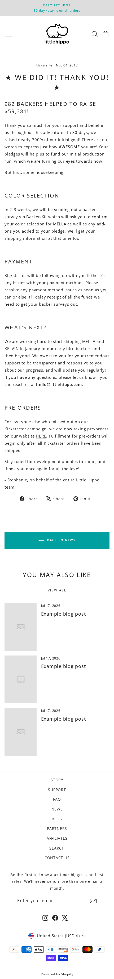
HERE (41, 436)
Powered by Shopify (57, 974)
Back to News (61, 540)
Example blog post (63, 614)
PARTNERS (57, 828)
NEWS (57, 809)
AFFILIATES (57, 838)
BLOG (57, 818)
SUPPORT (57, 789)
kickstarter (45, 65)
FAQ (57, 799)
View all (57, 590)
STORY (57, 779)
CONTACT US (57, 857)
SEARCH (57, 848)
